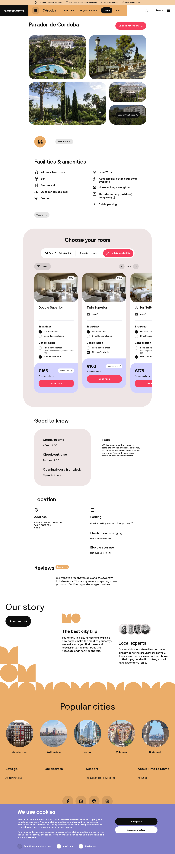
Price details (45, 376)
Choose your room (129, 25)
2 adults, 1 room (88, 253)
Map (118, 10)
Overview (69, 10)
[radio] (40, 332)
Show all (40, 215)
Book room (56, 383)
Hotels (106, 10)
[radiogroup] (56, 334)
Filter (45, 266)
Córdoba (49, 10)
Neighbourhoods (88, 10)
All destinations (13, 777)
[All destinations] (35, 10)
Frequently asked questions (100, 777)
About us (15, 621)
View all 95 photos (126, 115)
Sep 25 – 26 (64, 371)
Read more (63, 141)
